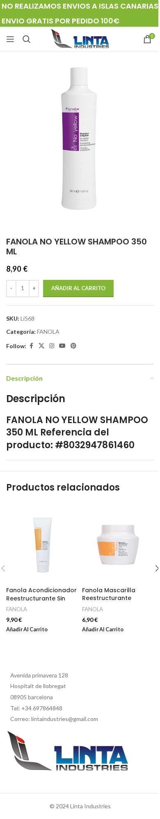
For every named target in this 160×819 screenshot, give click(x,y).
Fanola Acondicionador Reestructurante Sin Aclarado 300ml (41, 598)
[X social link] (41, 345)
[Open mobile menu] (10, 39)
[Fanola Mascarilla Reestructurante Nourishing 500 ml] (118, 543)
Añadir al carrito (78, 288)
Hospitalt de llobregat (38, 685)
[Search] (26, 39)
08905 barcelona (31, 696)
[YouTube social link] (62, 345)
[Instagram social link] (52, 345)
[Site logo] (80, 38)
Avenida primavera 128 (39, 675)
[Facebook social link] (31, 345)
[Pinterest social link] (73, 345)
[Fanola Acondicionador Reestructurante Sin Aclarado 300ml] (42, 543)
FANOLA (48, 331)
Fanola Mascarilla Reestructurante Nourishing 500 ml (108, 598)
